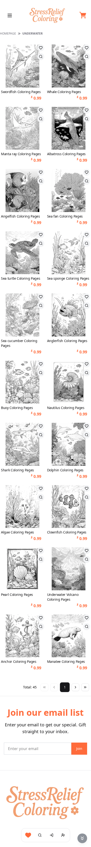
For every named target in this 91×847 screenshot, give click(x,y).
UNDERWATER (32, 33)
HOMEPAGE (8, 33)
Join (79, 748)
